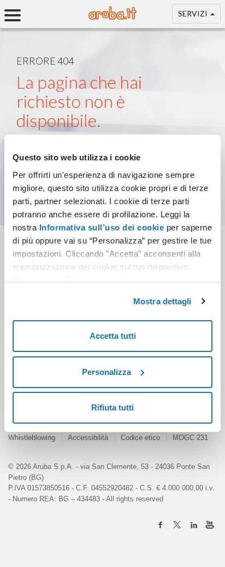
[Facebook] (160, 525)
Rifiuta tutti (112, 407)
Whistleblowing (31, 437)
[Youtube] (210, 525)
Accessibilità (88, 437)
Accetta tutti (113, 335)
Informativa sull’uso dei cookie (100, 227)
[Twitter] (177, 525)
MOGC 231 (190, 437)
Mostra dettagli (162, 301)
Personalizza (106, 372)
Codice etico (140, 437)
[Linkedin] (193, 525)
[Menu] (16, 15)
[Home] (112, 16)
